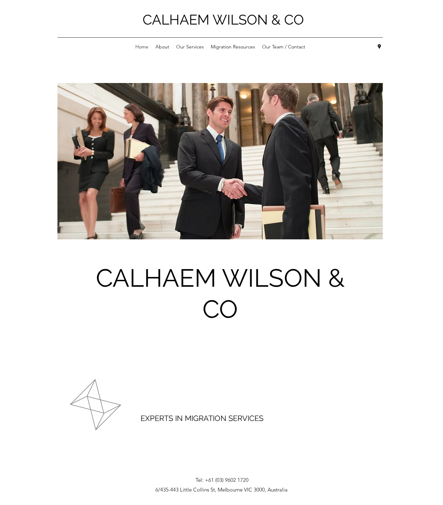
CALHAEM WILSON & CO (223, 19)
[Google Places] (379, 46)
